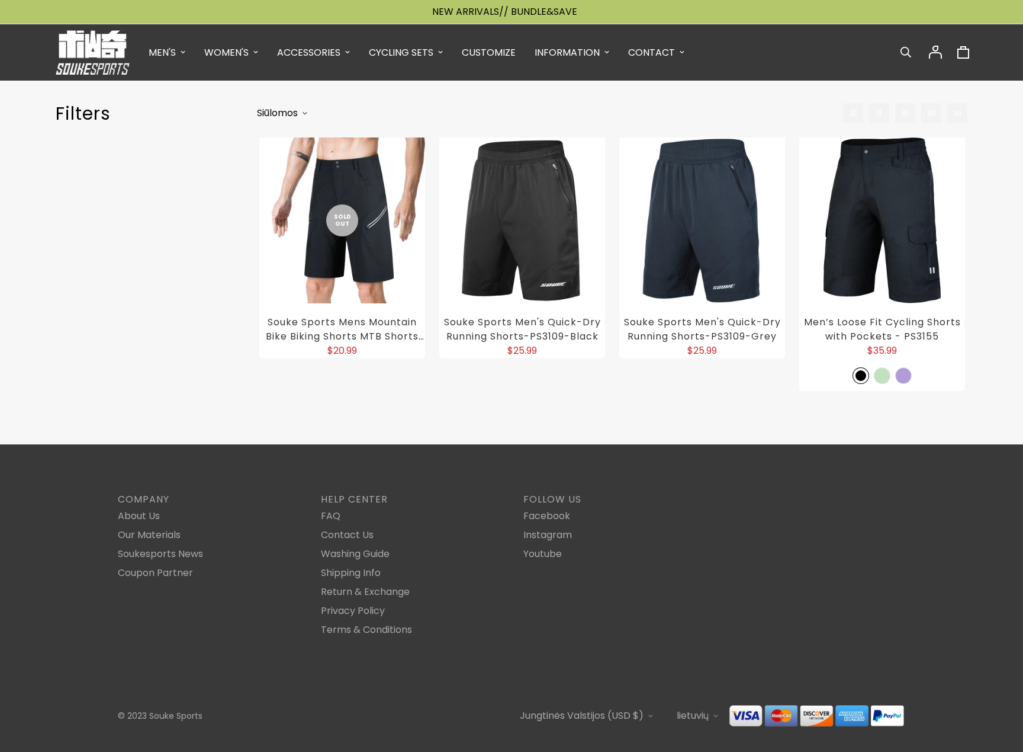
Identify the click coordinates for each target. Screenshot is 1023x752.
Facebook (546, 516)
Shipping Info (351, 573)
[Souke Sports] (93, 52)
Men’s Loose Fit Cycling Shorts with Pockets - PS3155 (882, 329)
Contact (651, 52)
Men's (162, 52)
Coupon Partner (155, 573)
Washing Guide (355, 554)
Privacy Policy (353, 610)
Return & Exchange (365, 592)
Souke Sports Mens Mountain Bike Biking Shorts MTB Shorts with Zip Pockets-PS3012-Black (342, 329)
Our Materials (149, 535)
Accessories (308, 52)
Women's (226, 52)
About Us (139, 516)
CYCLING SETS (401, 52)
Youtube (542, 554)
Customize (489, 52)
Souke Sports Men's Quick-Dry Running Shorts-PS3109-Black (522, 329)
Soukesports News (160, 554)
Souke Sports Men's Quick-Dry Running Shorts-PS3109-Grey (702, 329)
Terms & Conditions (366, 629)
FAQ (330, 516)
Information (567, 52)
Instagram (547, 535)
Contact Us (347, 535)
